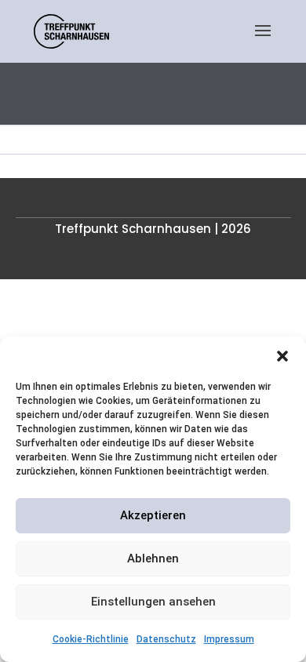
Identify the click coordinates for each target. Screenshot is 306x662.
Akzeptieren (153, 515)
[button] (282, 356)
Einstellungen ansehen (153, 602)
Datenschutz (166, 639)
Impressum (229, 639)
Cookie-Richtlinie (91, 639)
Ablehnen (153, 558)
